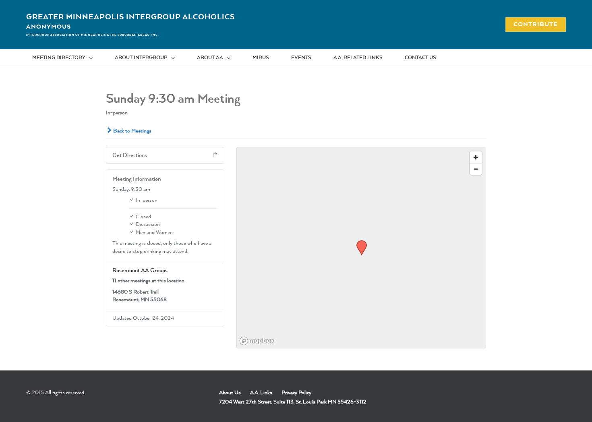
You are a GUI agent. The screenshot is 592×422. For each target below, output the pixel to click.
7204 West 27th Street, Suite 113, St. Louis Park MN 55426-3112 (292, 401)
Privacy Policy (296, 392)
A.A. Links (261, 392)
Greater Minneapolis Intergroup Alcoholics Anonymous (130, 21)
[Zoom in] (476, 157)
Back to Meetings (131, 130)
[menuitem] (67, 58)
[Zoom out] (476, 169)
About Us (230, 392)
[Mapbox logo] (257, 340)
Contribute (531, 24)
